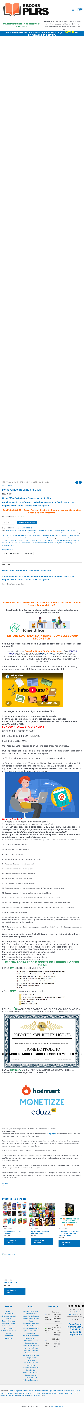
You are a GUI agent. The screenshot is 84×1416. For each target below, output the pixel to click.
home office (75, 533)
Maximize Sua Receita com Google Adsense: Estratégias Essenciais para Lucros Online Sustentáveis (31, 1328)
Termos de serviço (8, 1321)
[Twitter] (72, 1306)
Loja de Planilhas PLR (26, 1393)
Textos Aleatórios (34, 1391)
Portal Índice (58, 1393)
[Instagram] (75, 1306)
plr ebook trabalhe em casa (49, 535)
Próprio (11, 1391)
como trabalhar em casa (45, 530)
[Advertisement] (42, 594)
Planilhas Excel (59, 1391)
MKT (45, 1395)
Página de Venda (21, 1391)
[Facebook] (68, 1306)
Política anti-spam (8, 1326)
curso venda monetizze (15, 533)
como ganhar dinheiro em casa (27, 530)
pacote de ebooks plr (19, 535)
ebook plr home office (30, 533)
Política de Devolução (8, 1331)
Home (8, 1311)
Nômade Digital (47, 1391)
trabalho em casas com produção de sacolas (20, 543)
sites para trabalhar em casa (46, 538)
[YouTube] (82, 1306)
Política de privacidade (8, 1316)
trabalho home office (41, 543)
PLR (7, 1393)
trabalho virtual (64, 543)
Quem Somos (8, 1313)
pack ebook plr (7, 535)
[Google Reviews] (79, 1306)
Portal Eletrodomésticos (44, 1393)
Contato (8, 1333)
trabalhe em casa (53, 540)
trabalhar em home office (40, 540)
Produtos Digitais (12, 482)
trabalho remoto (53, 543)
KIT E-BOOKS (24, 482)
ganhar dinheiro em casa (63, 533)
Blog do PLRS (8, 1328)
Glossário (8, 1338)
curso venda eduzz (60, 530)
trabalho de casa (65, 540)
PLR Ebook (14, 1393)
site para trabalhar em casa (28, 538)
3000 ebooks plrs (11, 530)
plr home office (63, 535)
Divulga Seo (23, 1395)
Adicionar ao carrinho (27, 522)
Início (4, 482)
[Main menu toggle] (73, 10)
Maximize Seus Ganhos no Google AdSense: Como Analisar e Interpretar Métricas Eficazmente (31, 1360)
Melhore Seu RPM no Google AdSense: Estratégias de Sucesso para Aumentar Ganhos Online (31, 1316)
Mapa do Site (8, 1336)
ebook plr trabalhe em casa (46, 533)
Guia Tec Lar (69, 1393)
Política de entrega (8, 1323)
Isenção (8, 1318)
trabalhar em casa (61, 538)
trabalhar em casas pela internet (21, 540)
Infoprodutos (70, 1391)
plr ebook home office (33, 535)
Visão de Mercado (35, 1395)
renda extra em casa (12, 538)
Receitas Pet (13, 1395)
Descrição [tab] (6, 564)
